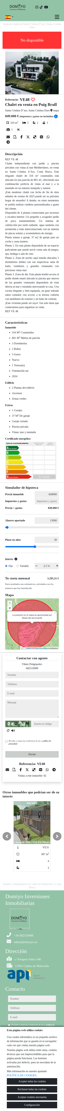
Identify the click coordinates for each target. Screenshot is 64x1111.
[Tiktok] (41, 7)
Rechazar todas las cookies (32, 1089)
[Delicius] (35, 137)
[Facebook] (22, 137)
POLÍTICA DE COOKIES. (22, 1075)
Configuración (32, 1104)
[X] (28, 137)
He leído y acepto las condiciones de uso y (30, 742)
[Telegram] (8, 142)
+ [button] (10, 603)
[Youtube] (46, 7)
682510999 (32, 668)
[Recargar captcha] (8, 730)
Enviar (32, 754)
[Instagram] (36, 7)
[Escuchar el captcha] (13, 730)
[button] (7, 836)
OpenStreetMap (41, 648)
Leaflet (28, 648)
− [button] (10, 608)
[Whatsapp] (48, 137)
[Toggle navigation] (57, 17)
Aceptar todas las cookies (32, 1081)
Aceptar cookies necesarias (32, 1097)
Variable (24, 565)
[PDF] (15, 137)
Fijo (11, 565)
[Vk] (42, 137)
